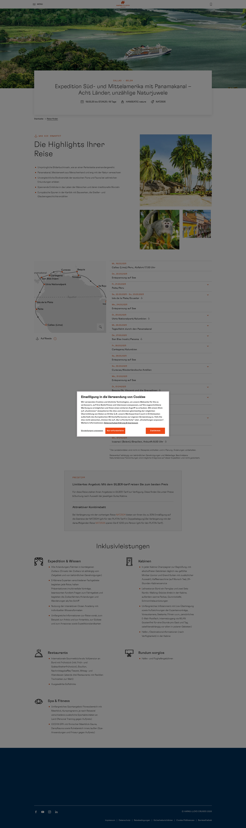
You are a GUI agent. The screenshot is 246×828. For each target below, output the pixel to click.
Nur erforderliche (115, 431)
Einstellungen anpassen (92, 431)
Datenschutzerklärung (115, 423)
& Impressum (132, 423)
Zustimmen (155, 431)
